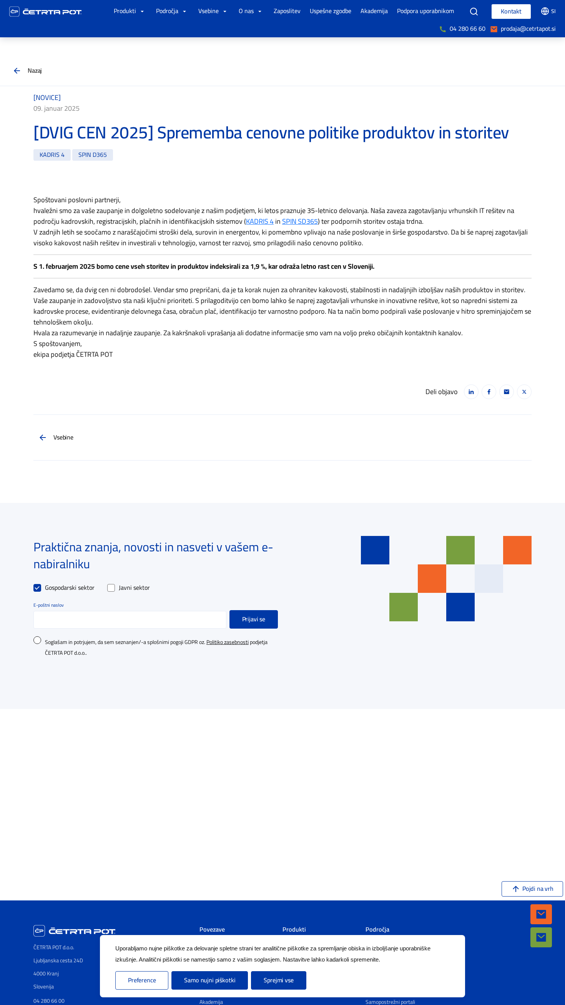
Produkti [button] (126, 11)
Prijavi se (253, 619)
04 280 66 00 (49, 1001)
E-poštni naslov (48, 605)
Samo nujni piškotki (209, 980)
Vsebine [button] (209, 11)
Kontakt (511, 11)
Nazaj (35, 70)
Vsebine (63, 437)
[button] (541, 914)
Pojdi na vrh (537, 889)
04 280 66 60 (467, 28)
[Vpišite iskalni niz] (474, 11)
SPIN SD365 (300, 221)
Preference (142, 980)
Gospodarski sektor (70, 587)
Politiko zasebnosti (227, 642)
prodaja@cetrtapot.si (528, 28)
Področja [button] (168, 11)
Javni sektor (134, 587)
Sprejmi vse (278, 980)
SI (553, 11)
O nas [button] (247, 11)
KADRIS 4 (260, 221)
